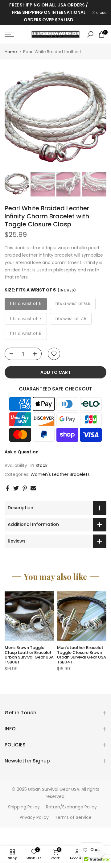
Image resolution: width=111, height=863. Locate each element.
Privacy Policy (34, 817)
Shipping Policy (24, 807)
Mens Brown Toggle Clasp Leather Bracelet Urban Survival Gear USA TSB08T (29, 655)
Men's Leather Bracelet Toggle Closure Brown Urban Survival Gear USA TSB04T (81, 655)
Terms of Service (73, 817)
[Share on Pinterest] (24, 488)
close (100, 12)
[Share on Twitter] (16, 488)
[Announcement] (48, 12)
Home (11, 52)
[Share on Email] (33, 488)
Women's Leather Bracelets (60, 474)
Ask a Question (22, 452)
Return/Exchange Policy (71, 807)
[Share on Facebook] (7, 488)
